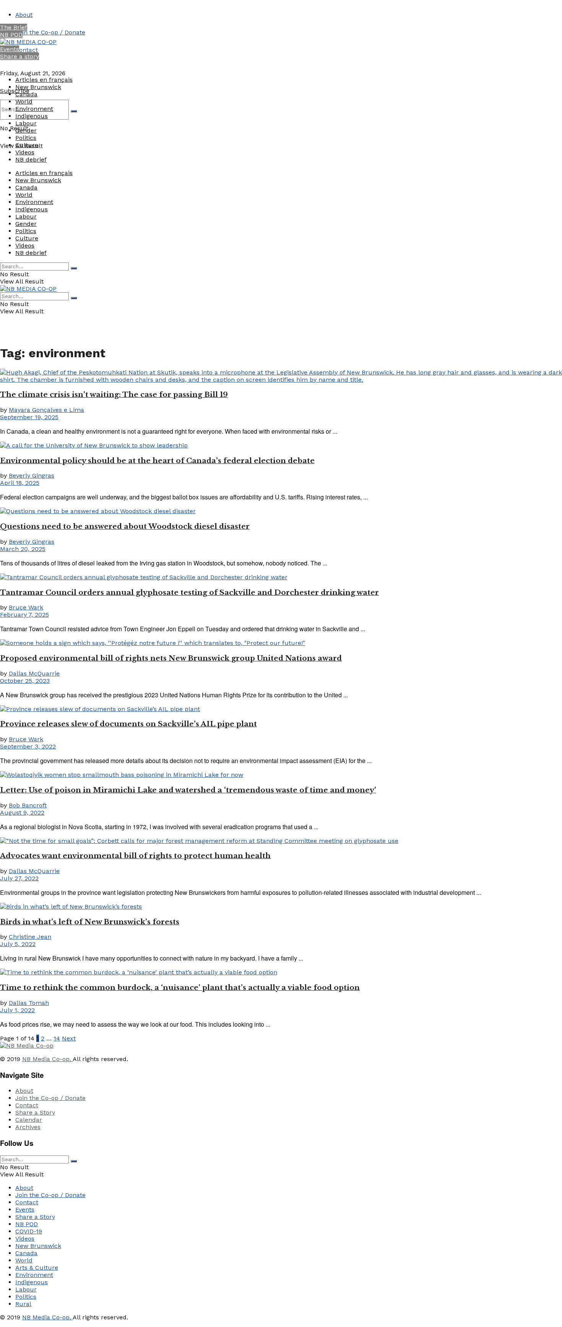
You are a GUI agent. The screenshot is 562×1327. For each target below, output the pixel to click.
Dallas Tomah (29, 1002)
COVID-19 (28, 1231)
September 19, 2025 (29, 417)
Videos (24, 152)
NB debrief (31, 159)
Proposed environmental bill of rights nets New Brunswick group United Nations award (171, 658)
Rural (23, 1304)
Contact (26, 49)
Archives (28, 1127)
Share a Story (35, 1112)
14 (57, 1038)
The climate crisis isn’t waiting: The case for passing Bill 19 (114, 394)
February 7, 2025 (24, 614)
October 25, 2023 (25, 680)
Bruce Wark (26, 607)
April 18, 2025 (19, 482)
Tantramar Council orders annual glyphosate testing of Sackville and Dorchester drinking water (189, 592)
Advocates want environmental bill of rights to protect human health (135, 855)
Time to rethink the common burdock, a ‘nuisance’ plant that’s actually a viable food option (180, 987)
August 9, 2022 (22, 812)
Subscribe (14, 90)
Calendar (28, 1119)
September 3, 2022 (28, 746)
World (23, 101)
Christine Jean (30, 936)
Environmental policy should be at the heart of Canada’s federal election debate (157, 460)
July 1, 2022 (17, 1010)
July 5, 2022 (18, 944)
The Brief (13, 27)
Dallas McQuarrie (34, 673)
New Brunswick (38, 87)
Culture (26, 145)
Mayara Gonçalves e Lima (46, 409)
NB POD (11, 34)
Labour (26, 123)
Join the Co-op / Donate (50, 32)
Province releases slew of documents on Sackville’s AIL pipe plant (128, 723)
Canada (26, 94)
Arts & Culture (36, 1267)
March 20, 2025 (22, 549)
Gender (26, 130)
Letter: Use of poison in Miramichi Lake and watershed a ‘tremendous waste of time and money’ (188, 790)
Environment (34, 108)
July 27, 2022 (19, 878)
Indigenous (31, 116)
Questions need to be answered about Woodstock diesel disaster (125, 526)
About (23, 14)
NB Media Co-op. (47, 1059)
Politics (25, 137)
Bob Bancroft (28, 805)
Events (9, 49)
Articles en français (44, 79)
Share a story (19, 56)
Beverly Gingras (31, 475)
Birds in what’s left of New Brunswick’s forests (89, 921)
